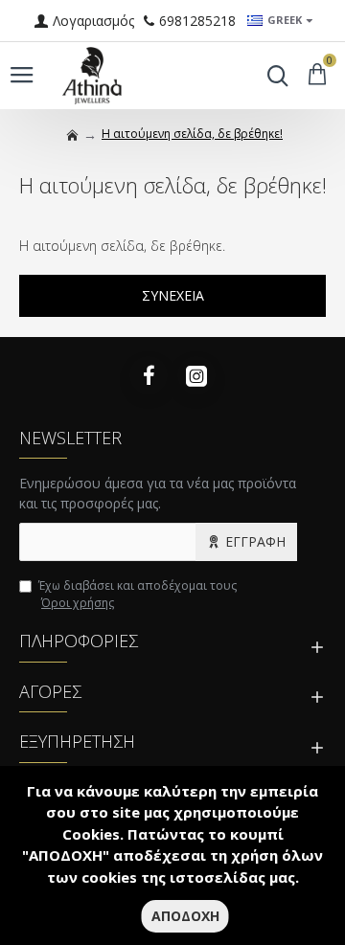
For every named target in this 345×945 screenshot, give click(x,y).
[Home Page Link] (73, 135)
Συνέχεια (173, 295)
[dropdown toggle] (273, 75)
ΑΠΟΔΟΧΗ (185, 916)
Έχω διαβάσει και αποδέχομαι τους (137, 594)
